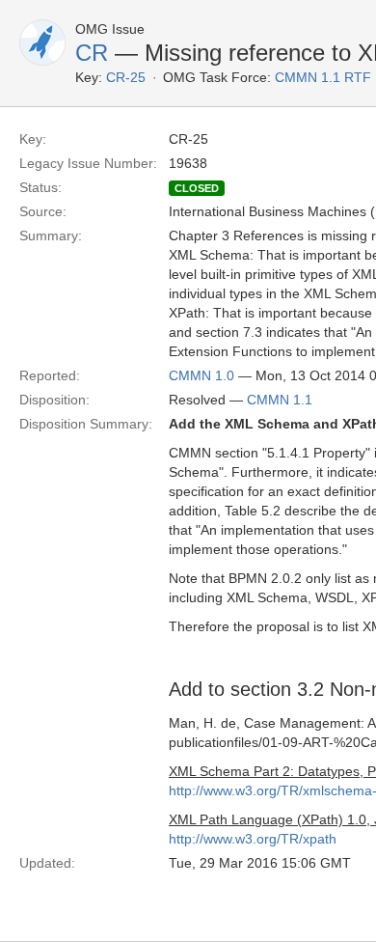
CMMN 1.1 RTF (323, 77)
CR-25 (126, 77)
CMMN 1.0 (201, 375)
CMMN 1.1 (279, 399)
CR (91, 53)
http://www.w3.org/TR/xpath (252, 838)
